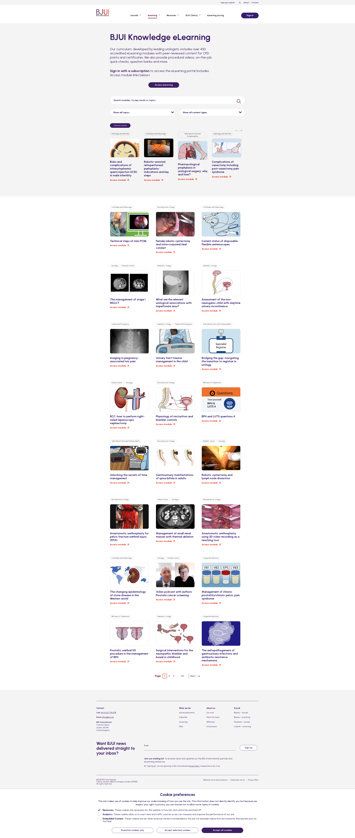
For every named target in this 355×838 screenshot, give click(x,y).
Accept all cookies (222, 830)
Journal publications (186, 713)
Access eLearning (164, 85)
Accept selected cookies (177, 830)
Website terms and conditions (215, 780)
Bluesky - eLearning (242, 717)
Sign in (250, 15)
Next (193, 675)
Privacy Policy (194, 766)
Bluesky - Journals (241, 713)
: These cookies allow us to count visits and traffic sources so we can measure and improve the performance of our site (168, 814)
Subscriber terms (237, 780)
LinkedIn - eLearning (242, 726)
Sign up (248, 747)
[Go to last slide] (236, 129)
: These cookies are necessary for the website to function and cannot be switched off (152, 810)
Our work (210, 713)
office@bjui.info (108, 717)
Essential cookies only (132, 830)
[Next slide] (240, 129)
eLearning (183, 722)
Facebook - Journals (242, 722)
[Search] (239, 2)
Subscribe (183, 717)
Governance (211, 726)
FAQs (181, 726)
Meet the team (213, 717)
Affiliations (210, 722)
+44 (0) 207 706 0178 (108, 713)
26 (182, 675)
